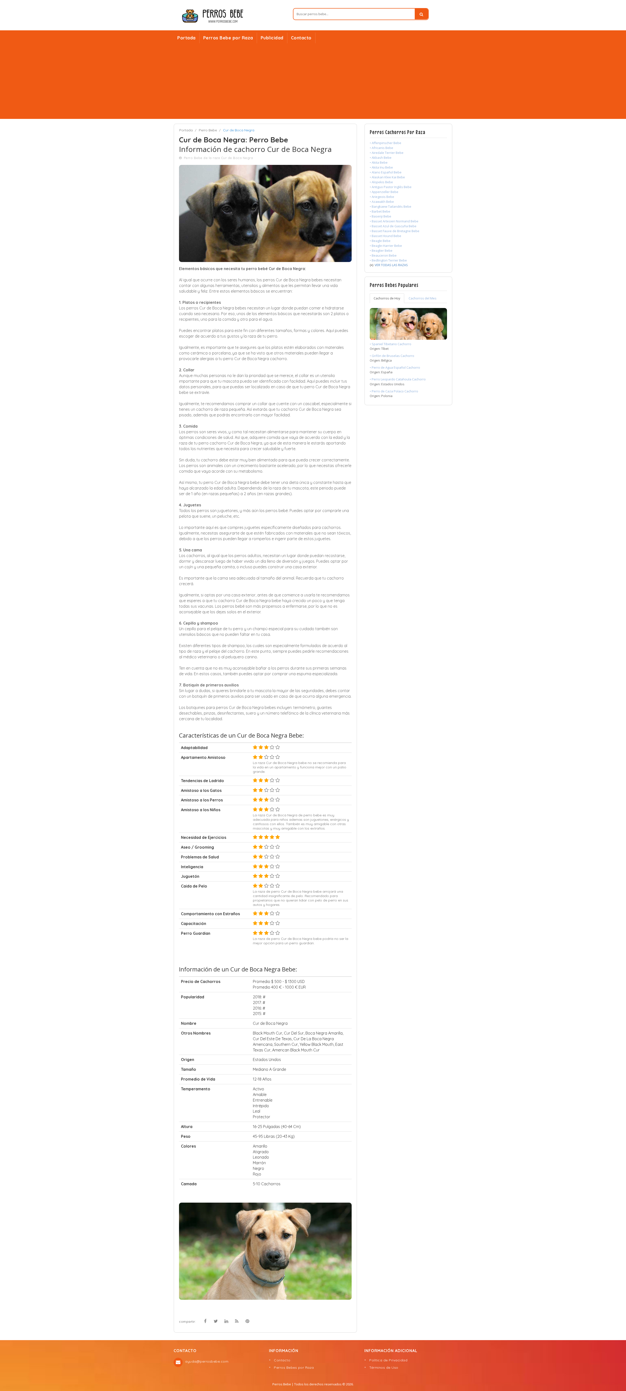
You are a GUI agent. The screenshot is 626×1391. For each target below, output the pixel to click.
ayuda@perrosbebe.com (206, 1361)
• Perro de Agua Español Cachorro (395, 367)
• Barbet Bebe (380, 211)
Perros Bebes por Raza (294, 1367)
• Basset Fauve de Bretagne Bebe (394, 231)
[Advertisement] (313, 82)
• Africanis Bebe (381, 148)
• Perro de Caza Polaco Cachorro (394, 391)
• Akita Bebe (379, 162)
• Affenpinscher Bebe (385, 143)
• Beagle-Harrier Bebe (386, 245)
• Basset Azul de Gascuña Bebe (393, 226)
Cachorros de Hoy (387, 298)
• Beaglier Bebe (381, 250)
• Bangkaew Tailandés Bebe (390, 206)
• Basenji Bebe (380, 216)
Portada (186, 38)
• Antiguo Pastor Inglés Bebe (391, 187)
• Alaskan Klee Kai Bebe (387, 177)
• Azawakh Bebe (382, 201)
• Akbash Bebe (380, 157)
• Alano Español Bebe (386, 172)
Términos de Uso (383, 1367)
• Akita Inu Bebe (381, 167)
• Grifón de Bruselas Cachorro (392, 355)
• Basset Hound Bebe (385, 236)
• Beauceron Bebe (383, 255)
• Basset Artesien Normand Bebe (394, 221)
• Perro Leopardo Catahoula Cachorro (398, 379)
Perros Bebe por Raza (228, 38)
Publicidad (272, 38)
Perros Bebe (281, 1384)
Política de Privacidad (388, 1360)
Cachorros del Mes (422, 298)
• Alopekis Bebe (381, 182)
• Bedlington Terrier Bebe (388, 260)
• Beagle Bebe (380, 241)
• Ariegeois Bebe (382, 196)
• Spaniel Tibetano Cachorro (390, 344)
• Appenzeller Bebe (384, 192)
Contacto (301, 38)
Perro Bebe (208, 130)
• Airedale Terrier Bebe (386, 152)
